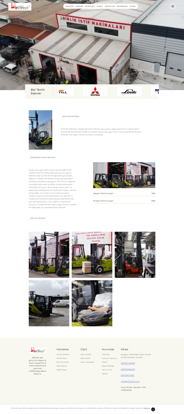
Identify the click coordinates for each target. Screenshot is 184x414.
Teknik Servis (62, 366)
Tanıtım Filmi (107, 370)
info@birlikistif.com (130, 381)
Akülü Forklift (85, 354)
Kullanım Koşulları (109, 358)
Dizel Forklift (85, 358)
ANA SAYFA (70, 6)
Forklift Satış (62, 358)
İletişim (105, 374)
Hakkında (105, 354)
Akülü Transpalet (87, 362)
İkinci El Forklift (63, 362)
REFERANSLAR (122, 6)
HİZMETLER (89, 6)
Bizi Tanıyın (67, 133)
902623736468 (128, 363)
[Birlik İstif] (19, 6)
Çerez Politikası (108, 366)
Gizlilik (104, 362)
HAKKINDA (79, 6)
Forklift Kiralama (63, 354)
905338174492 (127, 375)
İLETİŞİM (132, 6)
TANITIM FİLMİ (110, 6)
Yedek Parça (61, 370)
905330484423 (128, 369)
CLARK (99, 6)
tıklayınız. (146, 408)
